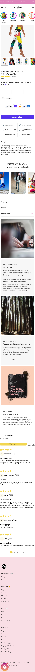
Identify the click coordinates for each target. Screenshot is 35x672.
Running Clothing (6, 649)
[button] (5, 77)
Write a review (13, 444)
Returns (3, 208)
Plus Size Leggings (6, 643)
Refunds (3, 615)
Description (4, 142)
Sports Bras (4, 637)
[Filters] (29, 444)
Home (2, 68)
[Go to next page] (26, 552)
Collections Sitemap (7, 602)
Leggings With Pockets (7, 646)
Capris (3, 634)
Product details (15, 142)
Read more (4, 154)
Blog (2, 590)
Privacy (3, 618)
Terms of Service (6, 621)
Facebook (4, 580)
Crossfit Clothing (6, 652)
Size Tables (4, 599)
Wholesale (4, 596)
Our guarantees (5, 213)
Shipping (4, 202)
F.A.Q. (3, 612)
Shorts (3, 640)
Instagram (4, 577)
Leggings (3, 631)
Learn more (14, 359)
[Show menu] (2, 7)
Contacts (3, 593)
